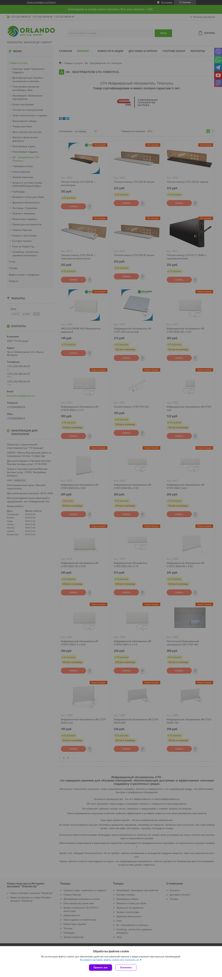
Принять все (100, 967)
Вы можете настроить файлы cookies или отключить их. (110, 960)
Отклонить (126, 967)
